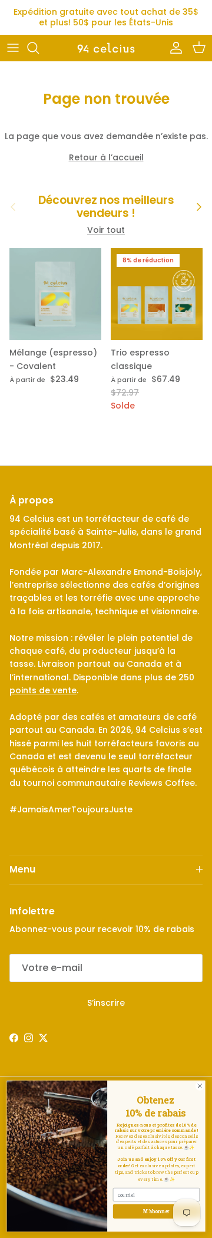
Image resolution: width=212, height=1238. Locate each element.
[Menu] (13, 48)
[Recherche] (39, 48)
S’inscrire (106, 1003)
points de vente (43, 690)
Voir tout (106, 230)
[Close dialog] (199, 1086)
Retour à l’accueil (106, 157)
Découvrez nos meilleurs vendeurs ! (106, 207)
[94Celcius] (106, 47)
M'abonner (156, 1211)
